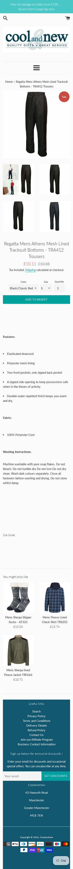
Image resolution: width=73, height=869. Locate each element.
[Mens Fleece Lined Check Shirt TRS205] (55, 597)
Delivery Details (36, 725)
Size (46, 281)
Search (36, 711)
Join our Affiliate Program (36, 739)
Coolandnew (46, 837)
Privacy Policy (36, 716)
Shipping (30, 270)
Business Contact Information (36, 744)
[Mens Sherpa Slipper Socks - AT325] (18, 597)
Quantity (59, 281)
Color (23, 281)
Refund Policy (36, 730)
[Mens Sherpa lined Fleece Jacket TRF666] (18, 650)
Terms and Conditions (36, 720)
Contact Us (36, 735)
